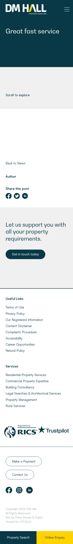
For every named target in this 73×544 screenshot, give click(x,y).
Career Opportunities (20, 344)
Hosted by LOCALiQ (18, 521)
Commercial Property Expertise (27, 381)
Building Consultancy (20, 387)
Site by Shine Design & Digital (24, 517)
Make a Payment (23, 461)
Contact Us (20, 475)
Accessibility (14, 338)
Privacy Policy (15, 314)
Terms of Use (15, 307)
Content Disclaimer (19, 326)
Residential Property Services (26, 375)
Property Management (21, 400)
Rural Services (15, 406)
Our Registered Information (24, 320)
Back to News (15, 163)
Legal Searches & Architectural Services (33, 393)
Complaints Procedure (21, 332)
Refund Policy (15, 351)
